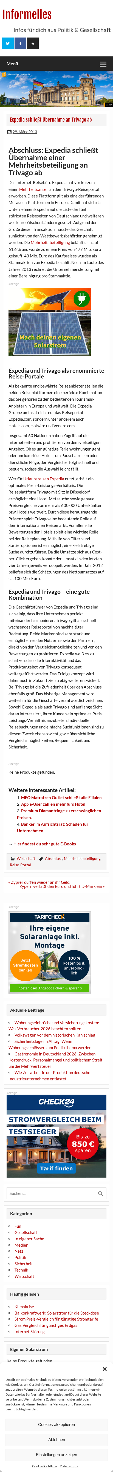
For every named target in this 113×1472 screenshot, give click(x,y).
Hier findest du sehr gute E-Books (44, 843)
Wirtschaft (26, 858)
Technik (21, 1269)
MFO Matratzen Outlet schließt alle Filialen (61, 797)
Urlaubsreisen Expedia (43, 478)
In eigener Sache (29, 1238)
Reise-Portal (20, 864)
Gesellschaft (26, 1232)
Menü (12, 63)
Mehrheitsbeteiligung (50, 242)
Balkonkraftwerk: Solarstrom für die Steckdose (57, 1312)
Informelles (27, 15)
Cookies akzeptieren (56, 1424)
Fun (18, 1226)
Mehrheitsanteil (34, 189)
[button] (105, 1369)
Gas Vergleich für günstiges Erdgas (46, 1325)
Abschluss (53, 858)
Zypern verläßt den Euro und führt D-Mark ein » (62, 886)
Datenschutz (69, 1466)
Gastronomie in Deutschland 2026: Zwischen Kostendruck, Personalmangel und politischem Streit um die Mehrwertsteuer (56, 1060)
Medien (21, 1245)
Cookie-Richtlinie (44, 1466)
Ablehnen (56, 1439)
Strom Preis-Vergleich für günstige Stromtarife (56, 1318)
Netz (19, 1251)
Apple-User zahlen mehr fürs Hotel (53, 804)
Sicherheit (24, 1263)
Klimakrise (24, 1306)
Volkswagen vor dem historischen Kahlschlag (55, 1034)
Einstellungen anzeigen (56, 1454)
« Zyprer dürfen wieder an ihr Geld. (39, 882)
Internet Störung (30, 1331)
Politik (20, 1257)
